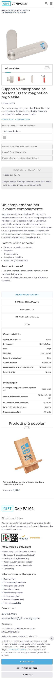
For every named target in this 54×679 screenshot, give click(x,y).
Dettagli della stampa (27, 302)
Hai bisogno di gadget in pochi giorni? (19, 555)
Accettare (27, 661)
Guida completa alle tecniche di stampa (19, 551)
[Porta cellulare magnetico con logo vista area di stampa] (27, 39)
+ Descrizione (7, 119)
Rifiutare (27, 675)
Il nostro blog (8, 569)
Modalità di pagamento (13, 593)
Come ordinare (9, 579)
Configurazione (27, 668)
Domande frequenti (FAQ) (13, 600)
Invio (27, 324)
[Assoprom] (10, 537)
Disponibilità (27, 309)
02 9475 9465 (9, 613)
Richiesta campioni (11, 596)
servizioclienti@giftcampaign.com (20, 618)
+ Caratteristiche (22, 119)
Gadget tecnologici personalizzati (14, 10)
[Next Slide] (48, 67)
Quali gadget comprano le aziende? (18, 565)
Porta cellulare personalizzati (13, 12)
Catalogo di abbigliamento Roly (16, 558)
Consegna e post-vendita (13, 586)
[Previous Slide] (45, 67)
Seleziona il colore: (11, 131)
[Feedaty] (29, 537)
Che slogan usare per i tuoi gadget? (17, 562)
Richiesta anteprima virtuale (14, 582)
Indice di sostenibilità (27, 317)
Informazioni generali (27, 295)
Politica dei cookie (17, 649)
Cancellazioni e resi (11, 589)
